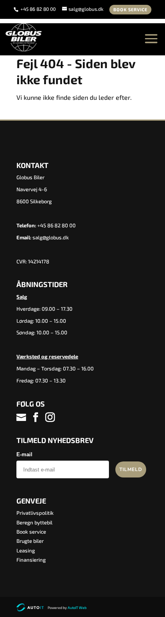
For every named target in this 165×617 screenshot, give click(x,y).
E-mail (24, 454)
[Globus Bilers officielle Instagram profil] (50, 417)
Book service (130, 9)
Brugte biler (30, 541)
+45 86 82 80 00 (38, 9)
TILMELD (130, 469)
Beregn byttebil (34, 522)
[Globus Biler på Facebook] (35, 417)
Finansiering (31, 559)
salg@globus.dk (50, 237)
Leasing (25, 550)
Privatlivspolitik (35, 513)
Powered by (67, 607)
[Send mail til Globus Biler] (22, 417)
